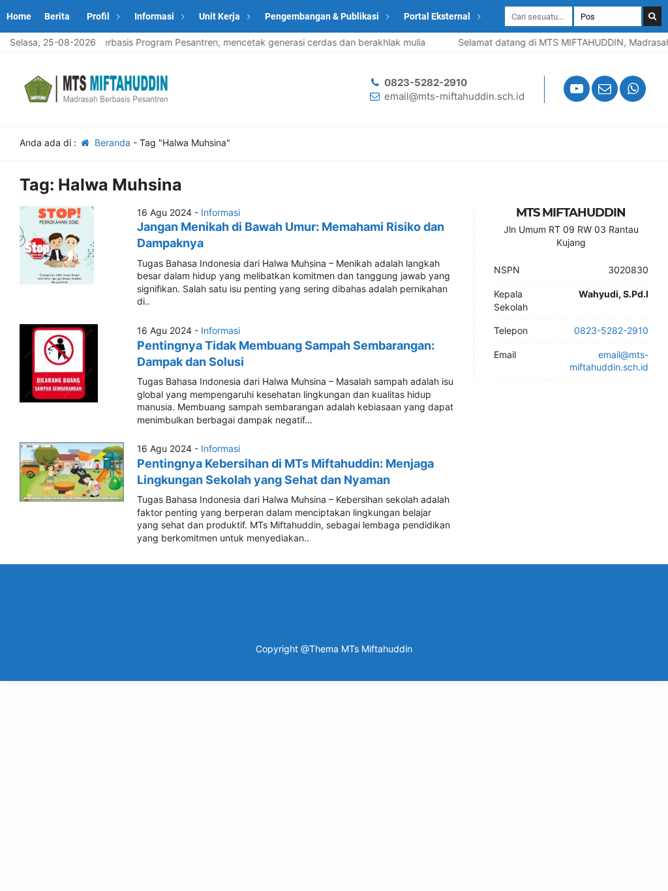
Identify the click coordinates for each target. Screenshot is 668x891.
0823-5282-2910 (425, 82)
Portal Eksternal (437, 16)
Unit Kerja (219, 16)
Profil (98, 16)
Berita (57, 16)
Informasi (154, 16)
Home (19, 16)
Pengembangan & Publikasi (322, 16)
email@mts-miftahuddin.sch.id (454, 96)
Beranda (111, 142)
